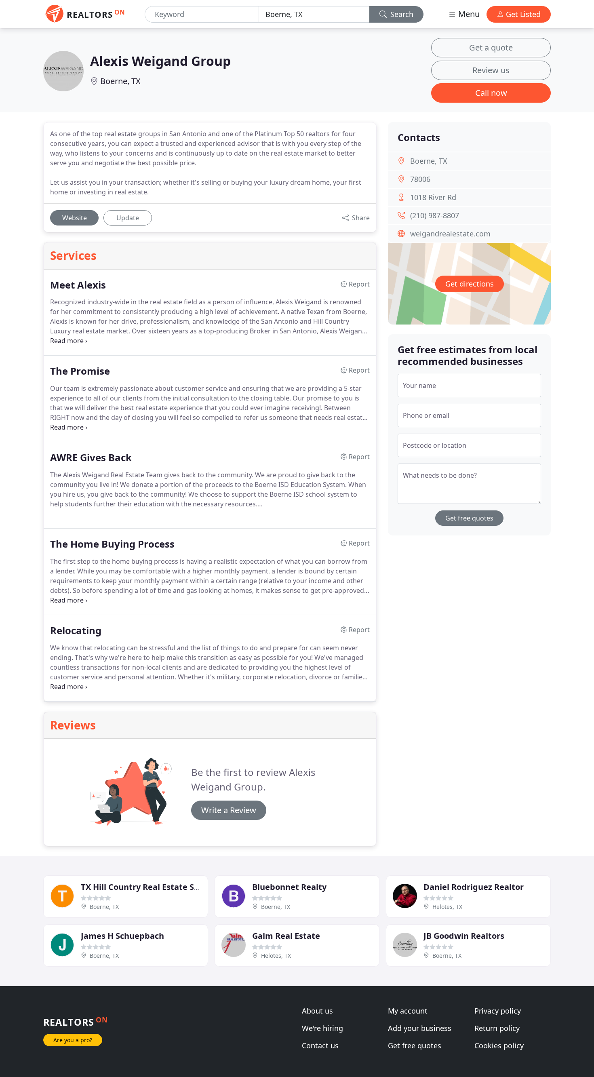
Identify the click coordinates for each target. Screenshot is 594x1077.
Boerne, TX (120, 81)
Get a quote (491, 47)
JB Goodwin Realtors (463, 935)
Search (400, 14)
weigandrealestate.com (450, 233)
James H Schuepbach (122, 935)
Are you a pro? (72, 1040)
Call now (491, 92)
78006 (420, 179)
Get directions (469, 284)
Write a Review (228, 810)
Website (74, 217)
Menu (468, 13)
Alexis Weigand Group (160, 61)
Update (127, 217)
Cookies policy (499, 1045)
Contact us (320, 1045)
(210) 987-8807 (434, 215)
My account (408, 1011)
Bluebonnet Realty (289, 886)
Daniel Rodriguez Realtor (473, 886)
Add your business (419, 1028)
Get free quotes (469, 518)
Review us (491, 70)
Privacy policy (497, 1011)
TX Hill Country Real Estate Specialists (156, 886)
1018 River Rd (433, 197)
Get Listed (522, 14)
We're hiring (322, 1028)
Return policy (497, 1028)
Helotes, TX (447, 906)
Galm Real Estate (286, 935)
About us (317, 1011)
